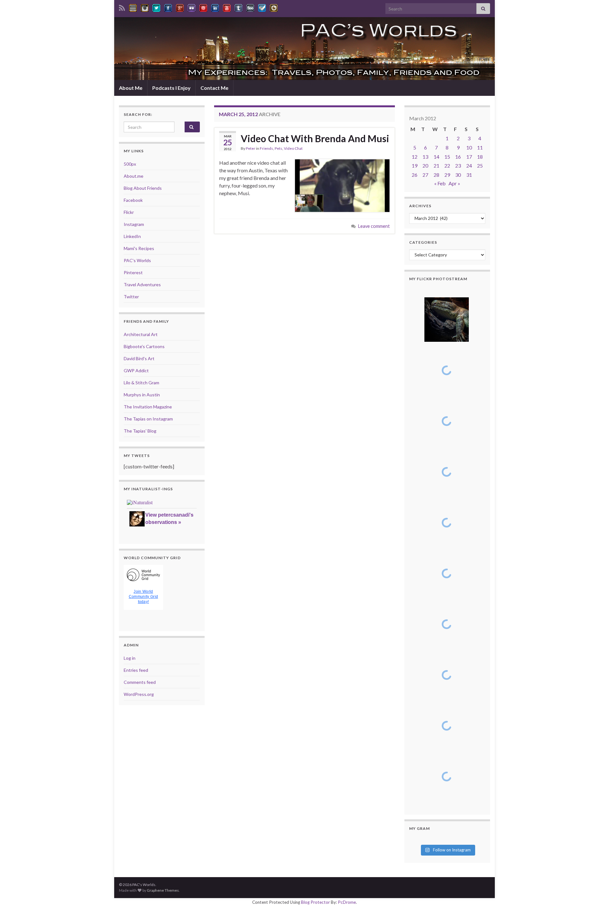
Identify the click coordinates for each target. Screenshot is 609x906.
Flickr (129, 212)
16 (458, 157)
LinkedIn (132, 236)
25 (480, 165)
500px (130, 164)
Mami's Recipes (139, 248)
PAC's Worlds (137, 260)
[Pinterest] (203, 6)
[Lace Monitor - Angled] (446, 421)
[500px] (250, 6)
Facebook (133, 200)
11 (480, 147)
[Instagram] (144, 6)
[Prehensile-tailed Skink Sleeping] (446, 319)
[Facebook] (168, 6)
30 (458, 175)
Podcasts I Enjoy (171, 88)
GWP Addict (136, 370)
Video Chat (293, 148)
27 (425, 175)
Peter (250, 148)
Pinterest (133, 272)
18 (480, 157)
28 (436, 175)
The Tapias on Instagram (148, 418)
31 (469, 175)
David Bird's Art (139, 358)
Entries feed (136, 670)
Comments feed (140, 682)
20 (425, 165)
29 (447, 175)
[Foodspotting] (274, 6)
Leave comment (374, 226)
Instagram (134, 224)
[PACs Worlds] (133, 6)
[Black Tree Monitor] (446, 370)
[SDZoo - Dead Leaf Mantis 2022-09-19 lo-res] (446, 776)
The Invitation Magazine (148, 406)
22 (447, 165)
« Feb (440, 183)
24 (469, 165)
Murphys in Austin (142, 394)
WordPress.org (139, 694)
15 (447, 157)
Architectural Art (141, 334)
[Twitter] (156, 6)
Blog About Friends (143, 188)
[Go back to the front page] (304, 48)
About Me (130, 88)
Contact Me (214, 88)
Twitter (131, 296)
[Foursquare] (262, 6)
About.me (133, 176)
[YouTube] (227, 6)
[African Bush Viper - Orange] (446, 675)
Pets (278, 148)
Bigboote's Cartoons (144, 346)
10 (469, 147)
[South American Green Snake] (446, 573)
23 (458, 165)
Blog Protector (315, 902)
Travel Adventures (142, 284)
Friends (266, 148)
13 (425, 157)
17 (469, 157)
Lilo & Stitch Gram (141, 382)
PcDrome (347, 902)
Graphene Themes (163, 890)
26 (414, 175)
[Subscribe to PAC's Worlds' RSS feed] (122, 6)
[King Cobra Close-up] (446, 522)
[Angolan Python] (446, 624)
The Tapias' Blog (140, 430)
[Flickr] (191, 6)
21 (436, 165)
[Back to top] (595, 892)
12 (414, 157)
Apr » (454, 183)
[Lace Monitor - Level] (446, 472)
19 (414, 165)
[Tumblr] (238, 6)
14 (436, 157)
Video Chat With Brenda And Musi (315, 138)
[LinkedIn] (215, 6)
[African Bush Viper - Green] (446, 726)
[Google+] (180, 6)
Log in (129, 658)
